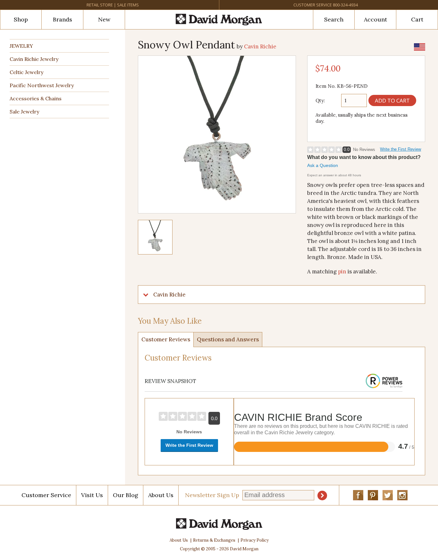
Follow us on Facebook (358, 495)
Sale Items (128, 5)
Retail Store (100, 5)
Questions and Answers (228, 339)
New (104, 19)
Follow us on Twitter (388, 495)
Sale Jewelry (24, 111)
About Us (160, 495)
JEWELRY (21, 46)
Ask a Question (322, 165)
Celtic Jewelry (26, 72)
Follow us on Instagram (402, 495)
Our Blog (125, 495)
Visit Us (92, 495)
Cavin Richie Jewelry (34, 59)
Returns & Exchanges (214, 540)
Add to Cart (392, 100)
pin (342, 271)
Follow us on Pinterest (373, 495)
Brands (62, 19)
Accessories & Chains (36, 98)
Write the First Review (400, 149)
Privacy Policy (254, 540)
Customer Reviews (165, 339)
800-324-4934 (345, 5)
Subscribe (322, 495)
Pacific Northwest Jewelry (42, 85)
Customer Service (312, 5)
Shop (21, 19)
